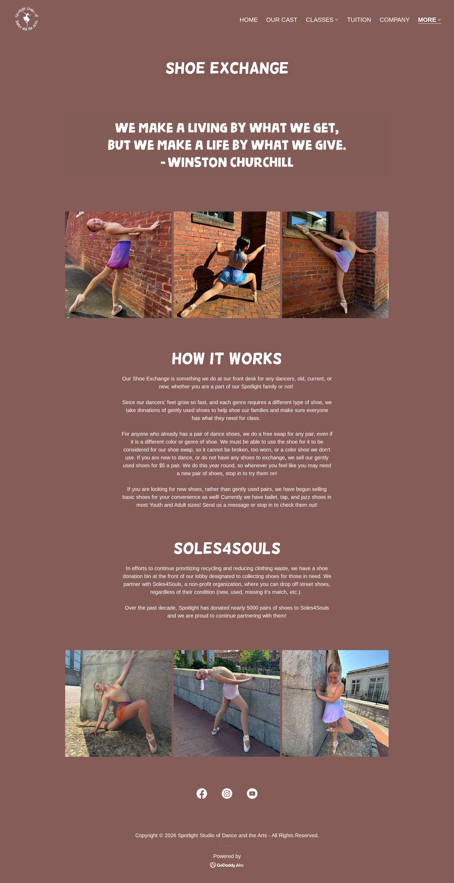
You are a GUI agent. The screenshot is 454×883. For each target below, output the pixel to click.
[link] (27, 18)
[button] (322, 20)
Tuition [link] (359, 19)
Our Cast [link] (281, 19)
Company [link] (395, 19)
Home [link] (249, 19)
